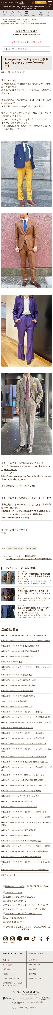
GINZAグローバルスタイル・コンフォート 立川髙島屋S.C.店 (25, 717)
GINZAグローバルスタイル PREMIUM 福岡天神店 (21, 857)
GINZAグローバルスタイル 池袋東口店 (16, 707)
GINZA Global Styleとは (38, 954)
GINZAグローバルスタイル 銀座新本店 (16, 675)
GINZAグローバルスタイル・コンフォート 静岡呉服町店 (23, 757)
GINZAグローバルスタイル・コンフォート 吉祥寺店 (22, 712)
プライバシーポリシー (11, 978)
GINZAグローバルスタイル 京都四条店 (16, 836)
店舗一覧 (6, 960)
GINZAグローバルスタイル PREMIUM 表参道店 (20, 651)
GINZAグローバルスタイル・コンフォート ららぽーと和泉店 (25, 817)
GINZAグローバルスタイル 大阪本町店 (16, 801)
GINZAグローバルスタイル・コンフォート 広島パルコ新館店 (25, 846)
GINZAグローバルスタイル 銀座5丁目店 (17, 691)
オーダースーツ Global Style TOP (13, 955)
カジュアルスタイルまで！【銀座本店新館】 (20, 556)
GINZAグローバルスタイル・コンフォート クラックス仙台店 (25, 641)
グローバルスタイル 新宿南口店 (14, 701)
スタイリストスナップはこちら (26, 42)
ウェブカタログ (35, 965)
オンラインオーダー (9, 875)
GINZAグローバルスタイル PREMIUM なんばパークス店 (23, 785)
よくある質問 (8, 965)
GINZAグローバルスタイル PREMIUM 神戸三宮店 (21, 841)
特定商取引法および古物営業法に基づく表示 (12, 984)
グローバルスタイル (15, 548)
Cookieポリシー (35, 978)
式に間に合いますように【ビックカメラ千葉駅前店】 (29, 559)
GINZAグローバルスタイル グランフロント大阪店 (21, 791)
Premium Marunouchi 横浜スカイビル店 (17, 728)
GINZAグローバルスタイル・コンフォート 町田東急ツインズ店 (26, 722)
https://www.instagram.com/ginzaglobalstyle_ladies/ (26, 476)
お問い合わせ (8, 969)
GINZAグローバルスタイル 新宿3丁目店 (17, 657)
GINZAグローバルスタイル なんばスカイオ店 (19, 807)
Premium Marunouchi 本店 (11, 662)
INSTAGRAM (31, 548)
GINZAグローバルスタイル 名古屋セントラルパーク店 (22, 775)
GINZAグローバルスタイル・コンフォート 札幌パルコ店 (23, 635)
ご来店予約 (33, 960)
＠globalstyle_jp (9, 469)
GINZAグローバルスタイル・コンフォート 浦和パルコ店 (23, 744)
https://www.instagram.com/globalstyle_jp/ (30, 466)
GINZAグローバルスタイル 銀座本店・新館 (18, 685)
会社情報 (32, 969)
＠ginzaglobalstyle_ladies (13, 479)
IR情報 (5, 974)
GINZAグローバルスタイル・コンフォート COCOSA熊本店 (25, 870)
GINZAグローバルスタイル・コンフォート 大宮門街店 (22, 738)
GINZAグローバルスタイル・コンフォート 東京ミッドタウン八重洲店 (26, 668)
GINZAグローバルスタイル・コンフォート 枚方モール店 (23, 812)
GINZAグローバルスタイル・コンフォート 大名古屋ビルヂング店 (26, 768)
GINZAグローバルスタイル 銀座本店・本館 (18, 680)
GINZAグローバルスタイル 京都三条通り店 (18, 830)
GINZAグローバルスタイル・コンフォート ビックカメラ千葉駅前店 (26, 750)
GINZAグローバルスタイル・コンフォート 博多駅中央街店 (24, 851)
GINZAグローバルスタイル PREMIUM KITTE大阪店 (22, 780)
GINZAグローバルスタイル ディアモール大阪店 (20, 796)
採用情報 (32, 974)
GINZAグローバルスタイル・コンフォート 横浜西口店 (22, 733)
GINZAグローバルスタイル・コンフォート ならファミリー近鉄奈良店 (26, 823)
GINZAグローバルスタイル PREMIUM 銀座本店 (20, 646)
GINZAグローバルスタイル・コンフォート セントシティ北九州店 (26, 863)
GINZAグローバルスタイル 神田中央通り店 (18, 696)
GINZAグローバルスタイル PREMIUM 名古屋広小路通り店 (24, 762)
